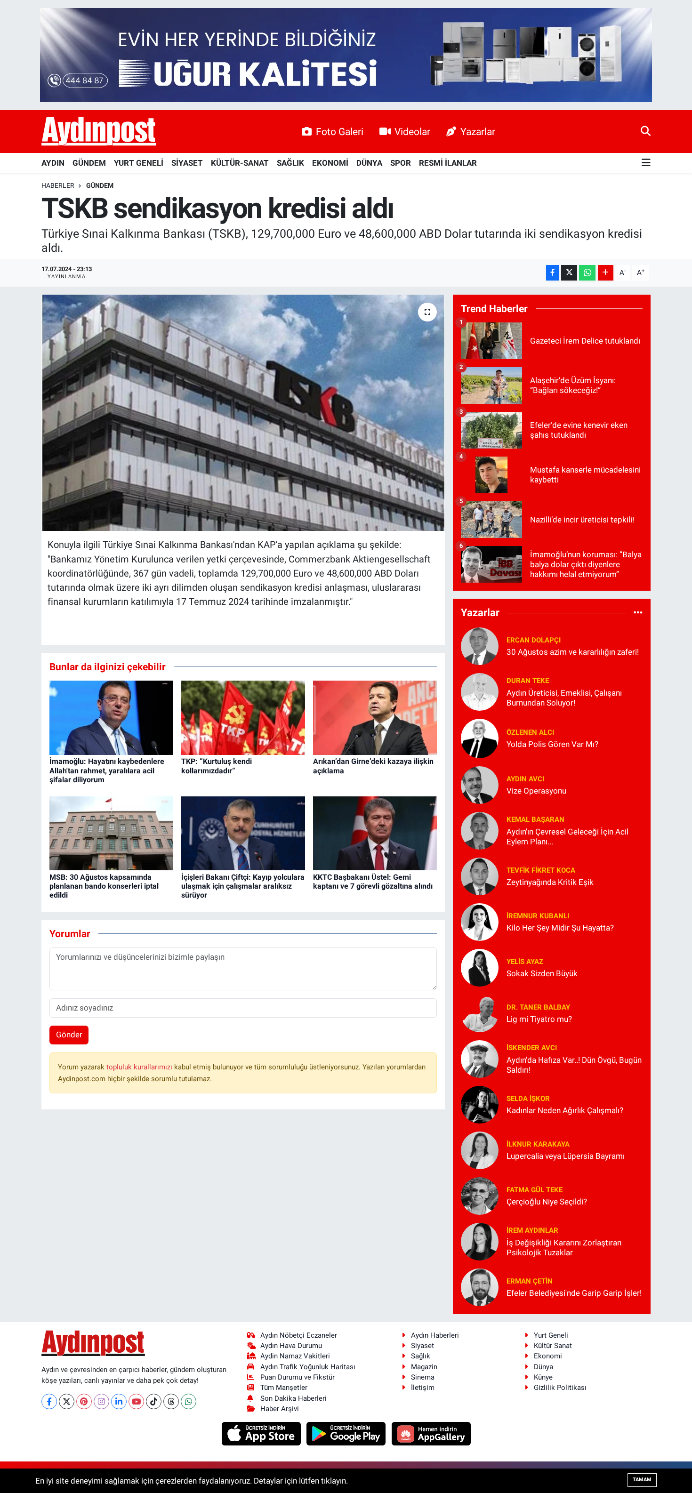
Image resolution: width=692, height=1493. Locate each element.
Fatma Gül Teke (535, 1190)
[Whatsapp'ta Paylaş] (587, 273)
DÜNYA (369, 163)
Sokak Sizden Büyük (542, 973)
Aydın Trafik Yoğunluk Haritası (307, 1367)
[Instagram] (101, 1401)
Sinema (423, 1377)
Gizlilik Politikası (560, 1387)
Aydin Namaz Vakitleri (295, 1356)
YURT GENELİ (138, 163)
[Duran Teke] (480, 691)
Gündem (99, 185)
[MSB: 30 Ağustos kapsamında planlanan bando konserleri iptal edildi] (111, 832)
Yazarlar (477, 131)
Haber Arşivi (279, 1409)
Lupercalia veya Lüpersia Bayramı (566, 1156)
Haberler (57, 185)
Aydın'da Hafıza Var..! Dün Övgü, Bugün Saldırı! (574, 1065)
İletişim (423, 1387)
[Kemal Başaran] (480, 830)
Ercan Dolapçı (534, 640)
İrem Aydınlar (532, 1230)
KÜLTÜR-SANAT (240, 163)
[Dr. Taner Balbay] (480, 1012)
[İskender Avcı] (480, 1058)
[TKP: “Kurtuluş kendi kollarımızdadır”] (243, 717)
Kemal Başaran (535, 819)
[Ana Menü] (646, 163)
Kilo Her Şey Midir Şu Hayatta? (560, 927)
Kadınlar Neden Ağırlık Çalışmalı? (565, 1110)
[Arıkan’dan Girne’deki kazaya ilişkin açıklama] (375, 717)
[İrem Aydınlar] (480, 1240)
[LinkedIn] (119, 1401)
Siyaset (422, 1345)
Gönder (69, 1034)
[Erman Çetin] (480, 1286)
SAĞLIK (290, 163)
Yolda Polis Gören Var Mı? (552, 744)
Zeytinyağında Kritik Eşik (550, 882)
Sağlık (420, 1356)
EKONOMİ (330, 163)
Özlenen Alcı (530, 732)
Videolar (412, 131)
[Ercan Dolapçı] (480, 645)
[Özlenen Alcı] (480, 737)
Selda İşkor (528, 1098)
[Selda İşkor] (480, 1103)
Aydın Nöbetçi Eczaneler (298, 1335)
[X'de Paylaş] (569, 273)
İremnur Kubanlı (538, 916)
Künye (543, 1377)
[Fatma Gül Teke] (480, 1195)
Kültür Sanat (553, 1345)
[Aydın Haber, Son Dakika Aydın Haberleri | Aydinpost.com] (98, 131)
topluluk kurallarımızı (140, 1067)
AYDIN (52, 163)
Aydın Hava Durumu (291, 1345)
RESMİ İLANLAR (448, 163)
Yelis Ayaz (525, 961)
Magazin (424, 1367)
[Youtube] (136, 1401)
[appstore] (262, 1433)
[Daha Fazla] (605, 273)
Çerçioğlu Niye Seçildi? (547, 1201)
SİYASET (187, 163)
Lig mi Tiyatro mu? (539, 1019)
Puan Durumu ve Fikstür (297, 1377)
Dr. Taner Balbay (538, 1007)
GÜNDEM (89, 163)
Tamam (642, 1480)
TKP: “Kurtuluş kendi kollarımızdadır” (216, 766)
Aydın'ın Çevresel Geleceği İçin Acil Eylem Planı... (567, 836)
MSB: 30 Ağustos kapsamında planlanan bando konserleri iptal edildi (104, 886)
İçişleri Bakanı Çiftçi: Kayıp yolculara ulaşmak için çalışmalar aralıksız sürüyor (243, 886)
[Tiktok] (153, 1401)
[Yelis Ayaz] (480, 966)
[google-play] (347, 1433)
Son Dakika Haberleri (293, 1398)
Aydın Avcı (525, 779)
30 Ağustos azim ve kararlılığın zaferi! (573, 652)
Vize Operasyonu (536, 790)
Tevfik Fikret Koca (541, 870)
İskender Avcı (532, 1047)
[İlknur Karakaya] (480, 1149)
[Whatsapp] (188, 1401)
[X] (66, 1401)
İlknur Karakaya (538, 1144)
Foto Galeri (339, 131)
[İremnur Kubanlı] (480, 921)
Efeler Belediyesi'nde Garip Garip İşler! (574, 1293)
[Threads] (171, 1401)
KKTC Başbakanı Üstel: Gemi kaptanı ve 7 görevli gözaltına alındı (373, 882)
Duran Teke (528, 680)
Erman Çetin (530, 1281)
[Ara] (646, 131)
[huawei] (431, 1433)
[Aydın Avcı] (480, 784)
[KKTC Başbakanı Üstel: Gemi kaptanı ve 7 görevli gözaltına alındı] (375, 832)
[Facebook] (49, 1401)
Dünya (543, 1367)
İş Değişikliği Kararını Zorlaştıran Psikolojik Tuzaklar (564, 1247)
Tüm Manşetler (283, 1387)
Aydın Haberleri (435, 1335)
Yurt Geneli (551, 1335)
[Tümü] (638, 613)
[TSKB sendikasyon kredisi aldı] (243, 413)
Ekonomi (548, 1356)
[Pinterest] (84, 1401)
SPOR (400, 163)
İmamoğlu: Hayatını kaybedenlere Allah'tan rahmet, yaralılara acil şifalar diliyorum (106, 770)
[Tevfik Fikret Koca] (480, 875)
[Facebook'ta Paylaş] (552, 273)
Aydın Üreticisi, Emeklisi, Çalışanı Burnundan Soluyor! (564, 697)
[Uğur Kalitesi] (346, 54)
